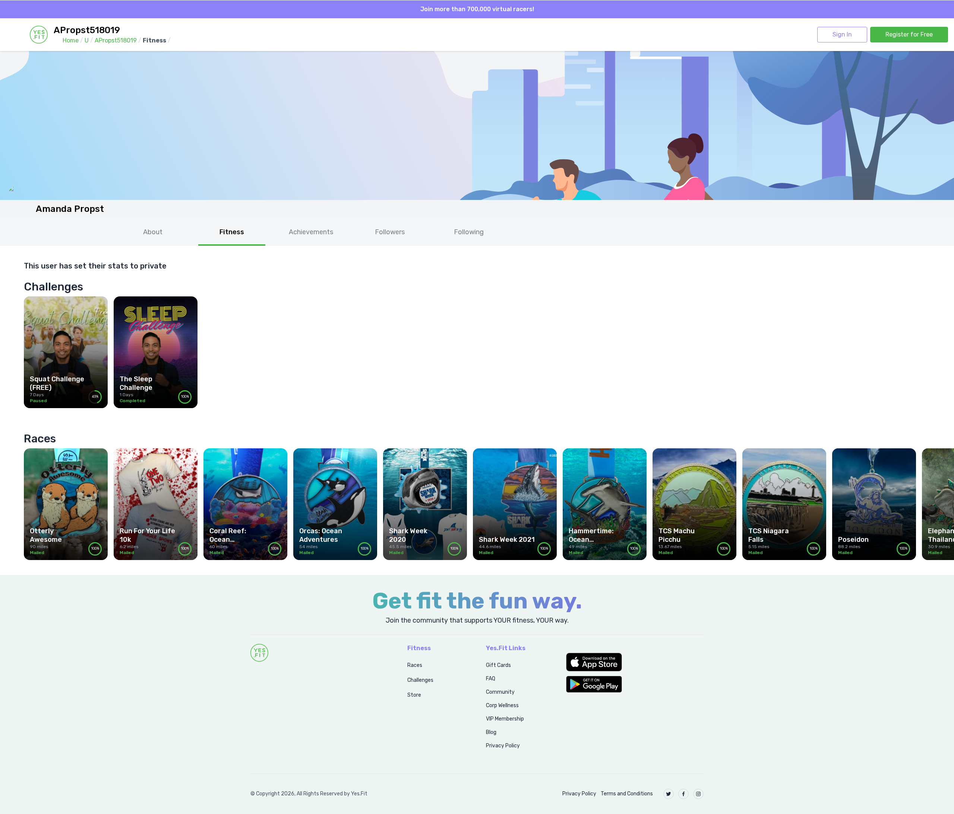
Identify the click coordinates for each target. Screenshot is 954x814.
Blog (491, 732)
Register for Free (909, 34)
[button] (635, 662)
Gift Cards (498, 665)
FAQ (490, 678)
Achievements (311, 232)
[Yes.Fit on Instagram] (698, 794)
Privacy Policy (503, 746)
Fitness (231, 232)
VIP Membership (505, 719)
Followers (390, 232)
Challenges (420, 680)
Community (500, 692)
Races (414, 665)
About (152, 232)
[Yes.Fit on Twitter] (668, 794)
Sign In (842, 34)
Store (414, 695)
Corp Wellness (502, 705)
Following (469, 232)
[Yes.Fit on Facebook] (683, 794)
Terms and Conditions (627, 794)
